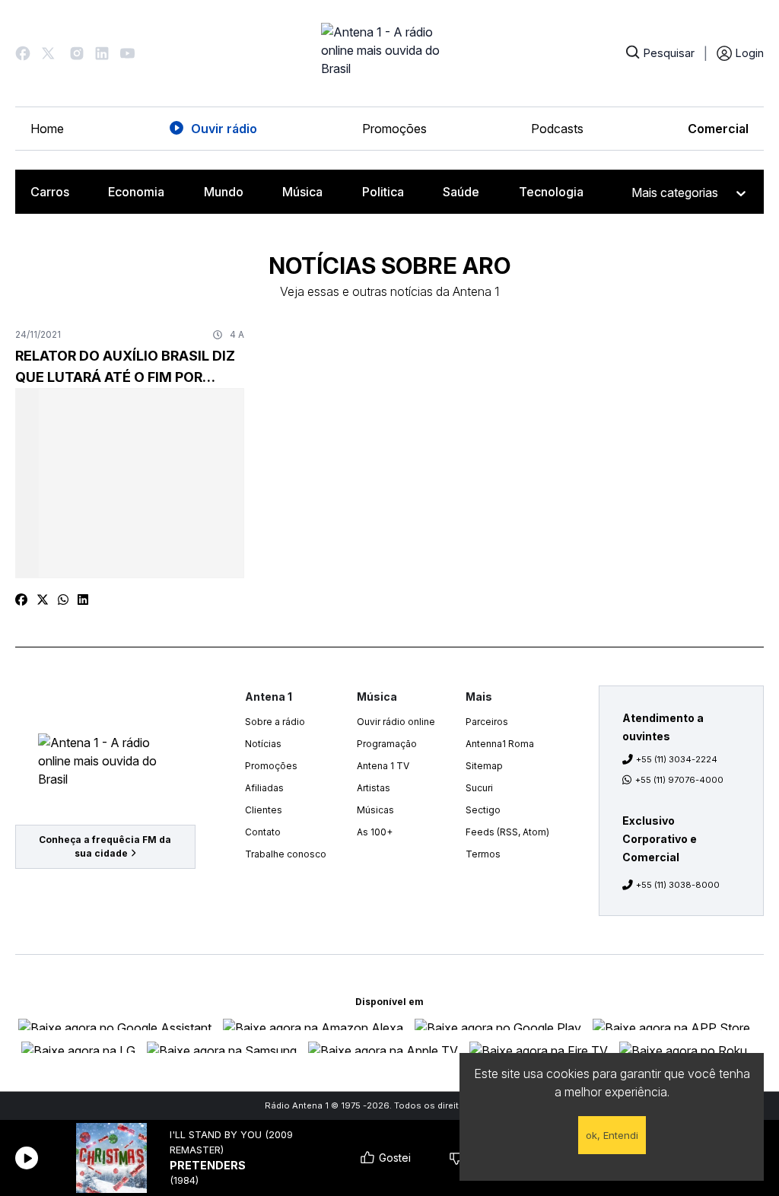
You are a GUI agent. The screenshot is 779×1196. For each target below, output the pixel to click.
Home (47, 128)
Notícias (263, 743)
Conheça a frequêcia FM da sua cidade (105, 846)
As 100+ (375, 832)
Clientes (263, 810)
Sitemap (484, 765)
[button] (22, 53)
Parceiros (487, 721)
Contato (263, 832)
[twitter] (43, 599)
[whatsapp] (63, 599)
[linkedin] (83, 599)
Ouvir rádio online (396, 721)
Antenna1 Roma (500, 743)
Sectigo (483, 810)
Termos (483, 854)
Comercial (718, 128)
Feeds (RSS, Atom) (507, 832)
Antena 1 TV (383, 765)
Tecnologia (551, 191)
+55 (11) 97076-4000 (679, 780)
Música (302, 191)
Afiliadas (264, 788)
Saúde (461, 191)
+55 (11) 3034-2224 (676, 759)
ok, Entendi (612, 1135)
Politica (383, 191)
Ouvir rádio (224, 128)
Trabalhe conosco (285, 854)
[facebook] (21, 599)
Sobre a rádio (275, 721)
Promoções (394, 128)
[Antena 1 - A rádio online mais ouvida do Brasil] (389, 53)
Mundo (223, 191)
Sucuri (479, 788)
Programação (387, 743)
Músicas (375, 810)
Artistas (373, 788)
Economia (136, 191)
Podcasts (557, 128)
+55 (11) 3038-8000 (678, 885)
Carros (49, 191)
